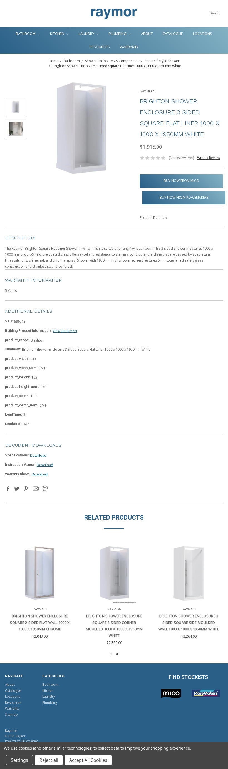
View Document (65, 330)
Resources (100, 46)
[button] (171, 693)
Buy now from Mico (181, 180)
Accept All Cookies (88, 760)
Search (215, 13)
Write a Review (208, 157)
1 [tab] (111, 654)
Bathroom (26, 33)
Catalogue (173, 33)
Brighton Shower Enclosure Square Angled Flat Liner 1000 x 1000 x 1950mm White (175, 622)
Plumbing (118, 33)
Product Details (152, 217)
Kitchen (57, 33)
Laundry (87, 33)
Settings (19, 760)
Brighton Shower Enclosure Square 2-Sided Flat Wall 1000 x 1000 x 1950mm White (101, 622)
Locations (202, 33)
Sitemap (11, 714)
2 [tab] (117, 654)
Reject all (48, 760)
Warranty (129, 46)
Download (38, 455)
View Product (26, 593)
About (147, 33)
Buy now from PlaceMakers (184, 197)
